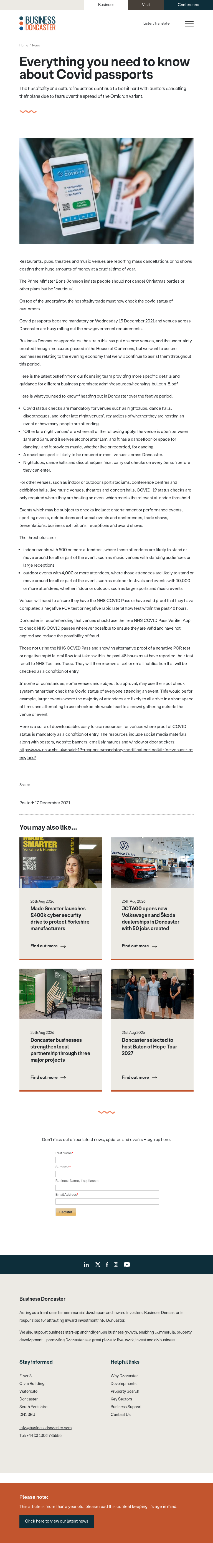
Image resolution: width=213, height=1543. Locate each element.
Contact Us (121, 1414)
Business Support (126, 1407)
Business (106, 4)
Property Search (125, 1391)
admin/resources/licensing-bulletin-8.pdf (138, 384)
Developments (123, 1383)
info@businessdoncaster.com (45, 1428)
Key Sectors (121, 1399)
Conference (188, 4)
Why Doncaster (124, 1376)
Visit (146, 4)
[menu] (189, 23)
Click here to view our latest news (56, 1521)
